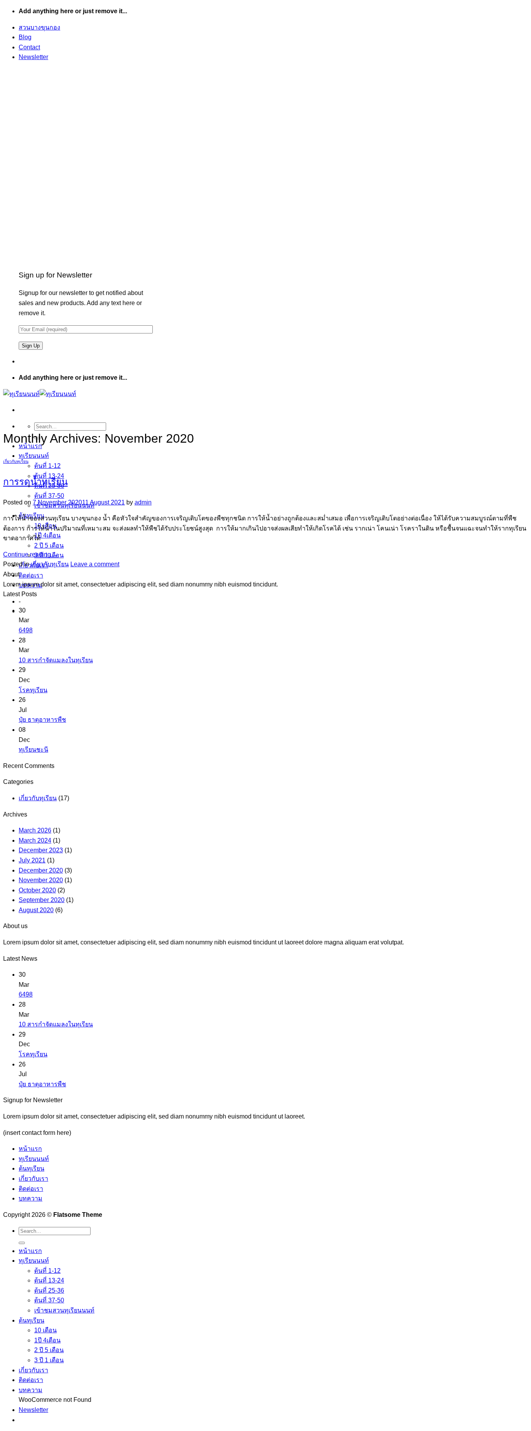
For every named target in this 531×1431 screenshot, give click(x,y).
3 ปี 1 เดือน (49, 1360)
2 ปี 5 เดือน (49, 545)
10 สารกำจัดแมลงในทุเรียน (56, 660)
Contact (29, 47)
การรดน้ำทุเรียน (35, 481)
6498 (26, 630)
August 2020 (36, 910)
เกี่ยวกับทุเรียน (15, 461)
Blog (25, 37)
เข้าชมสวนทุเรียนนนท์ (64, 1310)
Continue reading (31, 554)
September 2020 (42, 900)
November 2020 (41, 880)
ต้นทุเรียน (31, 1168)
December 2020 (41, 870)
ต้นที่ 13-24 (49, 1280)
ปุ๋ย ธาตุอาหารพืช (42, 719)
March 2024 (35, 840)
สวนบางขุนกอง (39, 27)
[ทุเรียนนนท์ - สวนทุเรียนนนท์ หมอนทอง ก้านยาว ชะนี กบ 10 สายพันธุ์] (39, 394)
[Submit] (22, 1243)
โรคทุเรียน (33, 690)
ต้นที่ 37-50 (49, 495)
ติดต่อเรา (31, 575)
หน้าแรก (30, 1148)
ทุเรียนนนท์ (34, 455)
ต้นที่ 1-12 (47, 465)
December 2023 (41, 850)
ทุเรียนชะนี (33, 749)
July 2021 (32, 860)
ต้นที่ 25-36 (49, 1290)
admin (143, 502)
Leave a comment (94, 564)
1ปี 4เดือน (47, 535)
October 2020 (37, 890)
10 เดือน (45, 1330)
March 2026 (35, 830)
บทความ (30, 1198)
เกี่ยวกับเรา (33, 1178)
